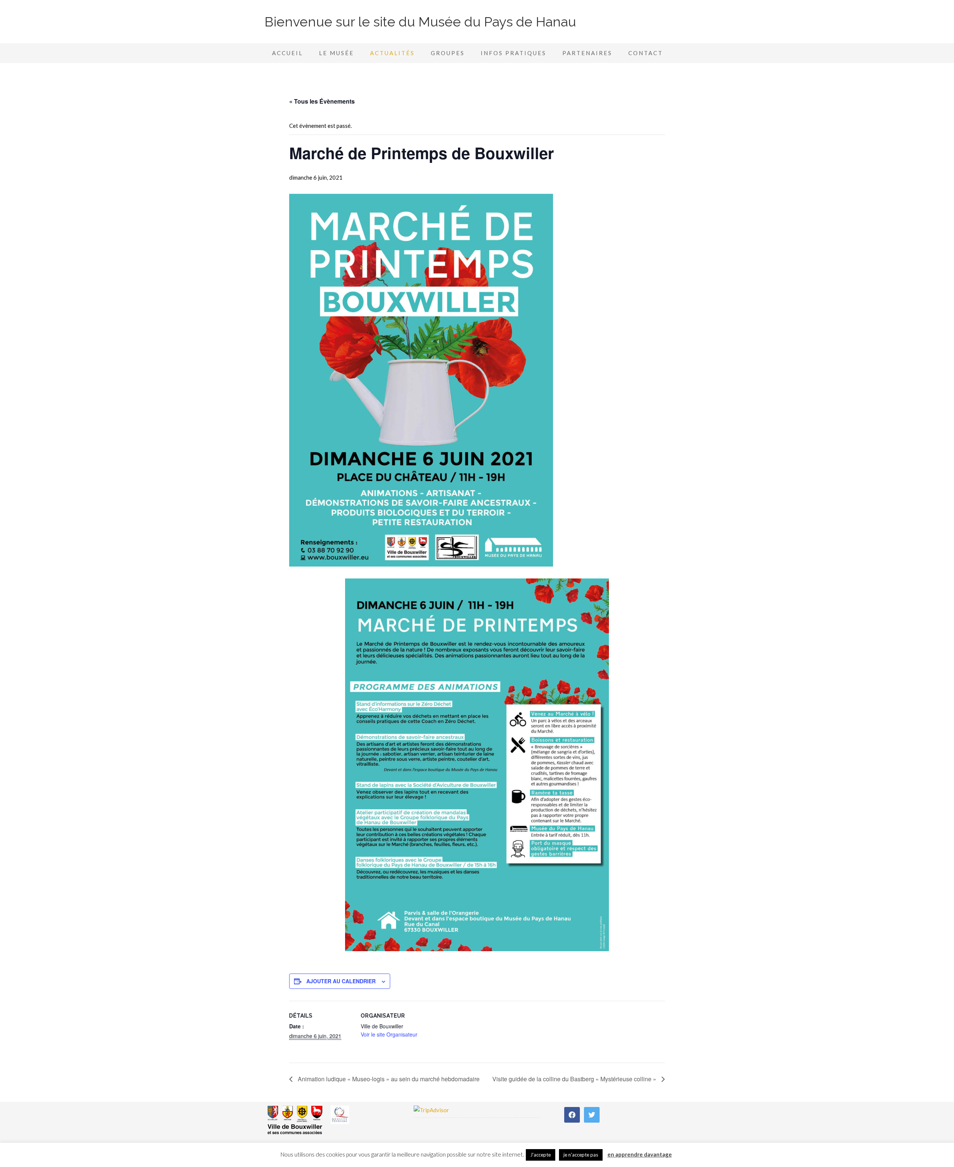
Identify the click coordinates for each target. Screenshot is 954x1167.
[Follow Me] (592, 1114)
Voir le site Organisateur (389, 1034)
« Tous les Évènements (322, 101)
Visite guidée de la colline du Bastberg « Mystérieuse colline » (575, 1079)
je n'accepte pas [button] (580, 1155)
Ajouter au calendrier (341, 981)
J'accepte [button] (540, 1155)
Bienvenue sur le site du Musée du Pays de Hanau (420, 21)
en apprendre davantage (639, 1154)
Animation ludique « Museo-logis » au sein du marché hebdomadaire (388, 1079)
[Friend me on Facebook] (572, 1114)
